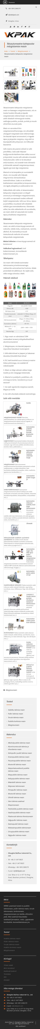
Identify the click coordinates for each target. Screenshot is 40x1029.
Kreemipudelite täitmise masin (18, 757)
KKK (5, 977)
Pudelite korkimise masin (16, 721)
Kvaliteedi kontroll (10, 971)
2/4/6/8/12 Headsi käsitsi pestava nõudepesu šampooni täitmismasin (31, 599)
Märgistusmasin (11, 690)
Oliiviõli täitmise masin (16, 797)
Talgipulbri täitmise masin (17, 835)
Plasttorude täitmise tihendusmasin (20, 816)
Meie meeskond (9, 968)
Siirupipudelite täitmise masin (18, 831)
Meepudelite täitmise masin (17, 775)
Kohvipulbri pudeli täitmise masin (20, 753)
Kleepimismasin (13, 805)
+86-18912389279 (14, 8)
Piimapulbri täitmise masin (17, 790)
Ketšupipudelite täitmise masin (19, 778)
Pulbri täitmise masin (15, 714)
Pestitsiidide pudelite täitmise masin (20, 809)
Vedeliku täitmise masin (16, 710)
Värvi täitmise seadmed (16, 801)
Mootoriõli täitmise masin (17, 764)
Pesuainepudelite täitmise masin (19, 761)
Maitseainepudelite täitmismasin (19, 828)
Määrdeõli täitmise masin (17, 782)
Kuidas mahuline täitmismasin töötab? (30, 645)
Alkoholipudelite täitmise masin (19, 743)
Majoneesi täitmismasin (16, 786)
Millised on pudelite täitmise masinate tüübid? (30, 668)
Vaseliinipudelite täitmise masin (19, 812)
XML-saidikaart (21, 1026)
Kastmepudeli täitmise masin (18, 824)
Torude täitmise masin (15, 717)
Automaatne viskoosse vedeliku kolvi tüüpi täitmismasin (30, 504)
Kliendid (6, 980)
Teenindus (7, 974)
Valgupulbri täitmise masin (17, 820)
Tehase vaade (8, 965)
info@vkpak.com (13, 15)
